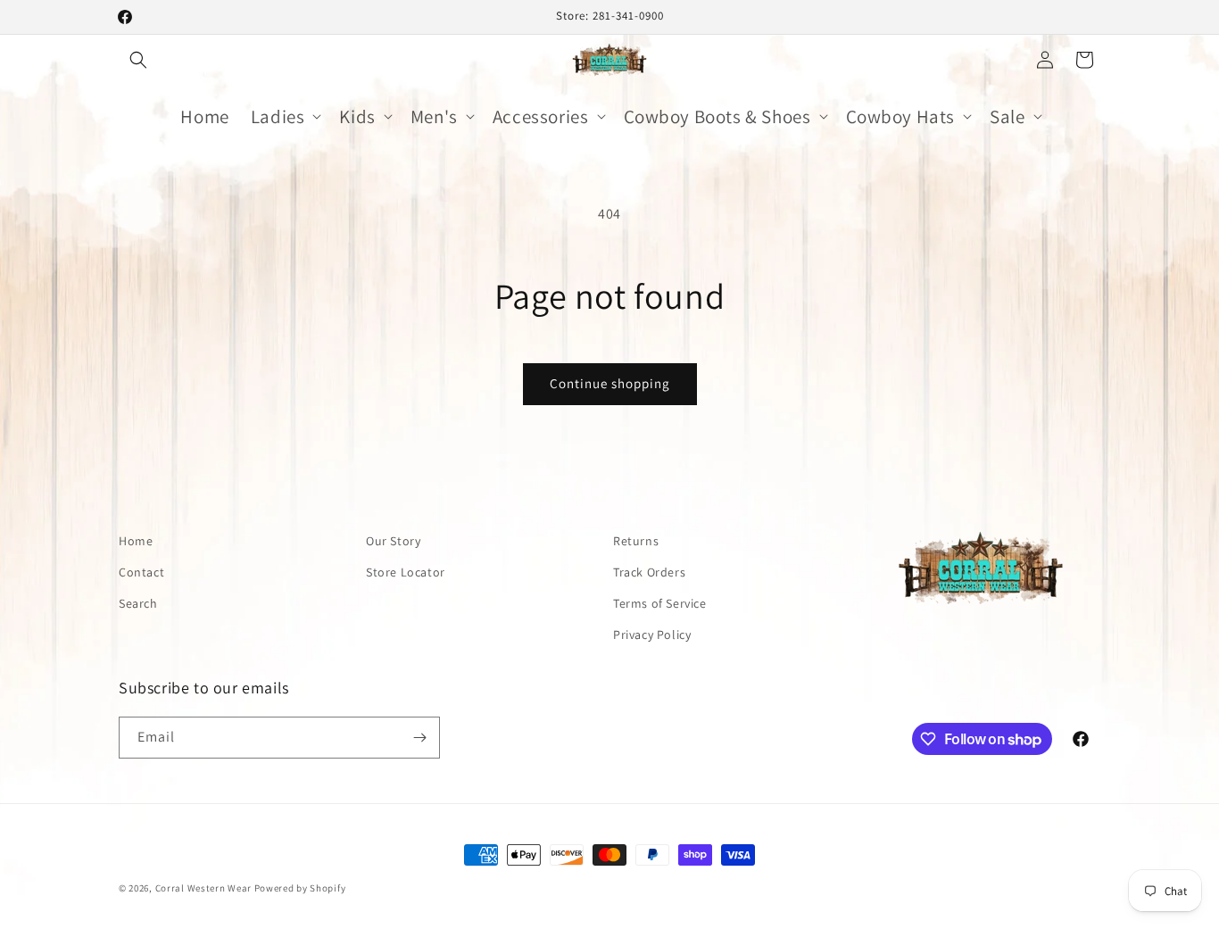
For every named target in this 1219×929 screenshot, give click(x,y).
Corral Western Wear (203, 888)
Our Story (393, 541)
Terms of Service (660, 603)
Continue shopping (610, 383)
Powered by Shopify (300, 888)
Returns (636, 541)
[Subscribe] (419, 738)
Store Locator (405, 572)
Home (136, 541)
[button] (138, 59)
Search (138, 603)
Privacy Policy (652, 634)
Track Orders (649, 572)
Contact (141, 572)
